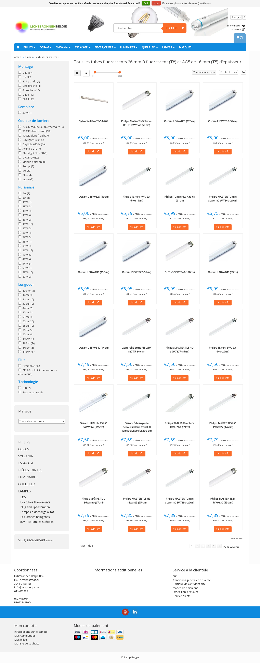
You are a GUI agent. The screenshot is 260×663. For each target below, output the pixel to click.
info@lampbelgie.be (26, 587)
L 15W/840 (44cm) (93, 347)
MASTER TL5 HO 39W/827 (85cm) (180, 349)
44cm (27, 308)
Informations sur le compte (31, 631)
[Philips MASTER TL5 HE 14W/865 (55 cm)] (136, 477)
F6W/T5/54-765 (93, 121)
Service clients (182, 596)
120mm (29, 290)
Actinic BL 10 (32, 148)
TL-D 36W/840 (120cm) (180, 272)
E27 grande (31, 81)
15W (27, 215)
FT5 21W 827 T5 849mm (137, 349)
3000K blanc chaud (36, 131)
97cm (27, 334)
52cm (27, 312)
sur (175, 576)
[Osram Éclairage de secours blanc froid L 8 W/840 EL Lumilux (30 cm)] (136, 402)
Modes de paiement (185, 588)
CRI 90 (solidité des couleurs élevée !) (37, 372)
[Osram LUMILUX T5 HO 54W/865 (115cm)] (94, 402)
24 (243, 72)
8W (26, 197)
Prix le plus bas (228, 72)
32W (27, 113)
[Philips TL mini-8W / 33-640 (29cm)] (222, 326)
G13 (27, 72)
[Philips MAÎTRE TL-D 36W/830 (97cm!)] (94, 477)
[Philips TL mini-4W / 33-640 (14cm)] (136, 175)
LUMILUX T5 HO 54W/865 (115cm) (93, 425)
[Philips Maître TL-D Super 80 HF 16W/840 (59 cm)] (136, 100)
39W (27, 246)
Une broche (31, 86)
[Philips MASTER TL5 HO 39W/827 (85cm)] (179, 326)
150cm (29, 352)
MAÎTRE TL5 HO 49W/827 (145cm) (222, 425)
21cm (28, 299)
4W (26, 193)
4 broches (31, 90)
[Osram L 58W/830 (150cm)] (94, 251)
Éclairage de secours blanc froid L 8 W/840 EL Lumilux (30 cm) (137, 426)
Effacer (50, 540)
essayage (81, 47)
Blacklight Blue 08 (35, 153)
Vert (27, 170)
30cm (28, 303)
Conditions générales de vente (192, 580)
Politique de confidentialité (189, 584)
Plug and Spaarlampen (35, 507)
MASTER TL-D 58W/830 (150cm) (222, 500)
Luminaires (127, 47)
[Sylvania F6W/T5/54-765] (94, 100)
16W (27, 219)
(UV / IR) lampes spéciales (37, 522)
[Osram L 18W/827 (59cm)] (94, 175)
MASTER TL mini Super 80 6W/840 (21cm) (222, 198)
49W (27, 259)
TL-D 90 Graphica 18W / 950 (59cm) (179, 425)
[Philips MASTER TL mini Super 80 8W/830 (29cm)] (179, 477)
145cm (28, 347)
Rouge (28, 166)
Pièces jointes (104, 47)
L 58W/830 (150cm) (93, 272)
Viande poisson (34, 162)
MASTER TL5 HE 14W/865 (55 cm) (136, 500)
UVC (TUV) (31, 157)
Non (156, 3)
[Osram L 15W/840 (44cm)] (94, 326)
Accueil (18, 56)
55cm (27, 317)
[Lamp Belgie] (40, 27)
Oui (146, 3)
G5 (27, 77)
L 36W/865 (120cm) (179, 121)
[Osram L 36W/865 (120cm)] (179, 100)
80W (27, 276)
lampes (167, 47)
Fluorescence (32, 392)
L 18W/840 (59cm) (223, 272)
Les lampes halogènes (35, 517)
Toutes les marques (204, 72)
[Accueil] (17, 47)
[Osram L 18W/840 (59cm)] (222, 251)
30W (27, 233)
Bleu (27, 175)
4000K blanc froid (36, 135)
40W (27, 255)
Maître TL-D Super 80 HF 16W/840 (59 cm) (136, 123)
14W (27, 211)
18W (28, 224)
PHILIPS (28, 47)
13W (27, 206)
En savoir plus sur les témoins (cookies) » (186, 3)
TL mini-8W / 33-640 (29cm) (223, 349)
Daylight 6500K (34, 144)
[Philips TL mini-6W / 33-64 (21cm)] (179, 175)
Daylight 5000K (33, 140)
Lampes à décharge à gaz (37, 512)
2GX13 (28, 99)
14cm (27, 295)
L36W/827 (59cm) (136, 272)
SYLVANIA (62, 47)
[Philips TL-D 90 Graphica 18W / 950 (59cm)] (179, 402)
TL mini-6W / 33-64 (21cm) (180, 198)
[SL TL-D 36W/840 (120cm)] (179, 251)
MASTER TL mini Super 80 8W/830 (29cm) (179, 500)
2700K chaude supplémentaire (43, 127)
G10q (28, 94)
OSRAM (45, 47)
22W (27, 228)
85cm (28, 325)
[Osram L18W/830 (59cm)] (222, 100)
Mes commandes (25, 635)
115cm (28, 339)
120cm (29, 343)
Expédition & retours (185, 592)
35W (27, 241)
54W (27, 263)
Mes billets (21, 639)
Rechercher (175, 28)
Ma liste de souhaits (26, 643)
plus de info (93, 151)
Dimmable (31, 366)
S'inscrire (236, 29)
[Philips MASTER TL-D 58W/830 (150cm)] (222, 477)
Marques (185, 47)
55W (27, 268)
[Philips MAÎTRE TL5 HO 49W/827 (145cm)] (222, 402)
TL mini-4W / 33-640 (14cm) (137, 198)
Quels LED (149, 47)
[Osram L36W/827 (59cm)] (136, 251)
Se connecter (234, 25)
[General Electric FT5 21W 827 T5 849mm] (136, 326)
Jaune (28, 179)
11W (27, 202)
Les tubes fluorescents (47, 56)
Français (236, 17)
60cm (28, 321)
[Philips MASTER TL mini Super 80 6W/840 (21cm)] (222, 175)
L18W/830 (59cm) (222, 121)
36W (28, 250)
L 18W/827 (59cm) (93, 196)
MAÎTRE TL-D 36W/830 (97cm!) (93, 500)
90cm (27, 330)
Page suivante (231, 546)
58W (28, 272)
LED (26, 388)
